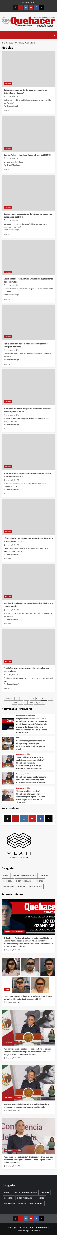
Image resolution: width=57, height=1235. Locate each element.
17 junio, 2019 (10, 96)
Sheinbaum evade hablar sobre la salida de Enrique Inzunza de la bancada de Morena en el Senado (31, 780)
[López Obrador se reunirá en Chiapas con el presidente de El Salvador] (28, 257)
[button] (4, 34)
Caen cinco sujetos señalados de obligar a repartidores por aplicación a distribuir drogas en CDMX (30, 745)
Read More (7, 110)
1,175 (26, 698)
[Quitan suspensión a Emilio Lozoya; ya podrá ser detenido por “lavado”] (28, 69)
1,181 (20, 702)
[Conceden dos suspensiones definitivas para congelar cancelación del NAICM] (28, 193)
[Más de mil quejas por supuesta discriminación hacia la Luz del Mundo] (28, 582)
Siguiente (39, 702)
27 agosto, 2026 (11, 950)
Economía (7, 881)
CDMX (18, 738)
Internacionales (23, 881)
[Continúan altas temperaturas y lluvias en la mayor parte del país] (28, 647)
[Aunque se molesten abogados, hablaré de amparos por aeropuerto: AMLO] (28, 387)
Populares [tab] (26, 709)
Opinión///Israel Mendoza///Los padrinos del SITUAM (27, 155)
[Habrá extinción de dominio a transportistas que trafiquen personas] (28, 322)
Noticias (8, 83)
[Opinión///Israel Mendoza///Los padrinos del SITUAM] (28, 134)
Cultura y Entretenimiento (25, 716)
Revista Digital (35, 887)
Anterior (9, 698)
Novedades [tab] (10, 709)
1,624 (31, 702)
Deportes (44, 875)
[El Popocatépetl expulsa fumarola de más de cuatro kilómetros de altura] (28, 452)
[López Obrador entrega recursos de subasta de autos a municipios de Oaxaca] (28, 517)
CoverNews (21, 1230)
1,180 (15, 702)
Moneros (39, 881)
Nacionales (20, 754)
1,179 (50, 698)
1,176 (32, 698)
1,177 (38, 698)
